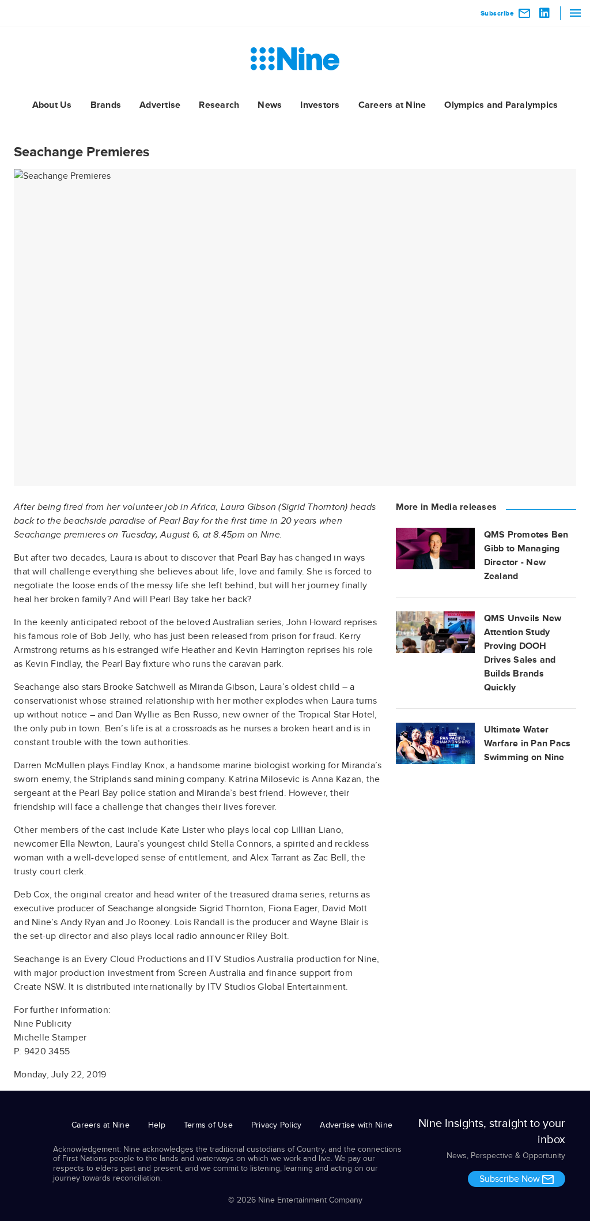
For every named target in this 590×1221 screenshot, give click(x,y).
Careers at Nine (392, 105)
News (270, 105)
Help (156, 1125)
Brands (106, 105)
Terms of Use (208, 1125)
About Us (52, 105)
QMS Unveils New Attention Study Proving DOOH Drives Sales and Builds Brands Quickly (523, 653)
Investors (319, 105)
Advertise (159, 105)
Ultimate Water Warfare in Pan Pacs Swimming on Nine (527, 743)
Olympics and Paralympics (501, 105)
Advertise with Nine (356, 1125)
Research (219, 105)
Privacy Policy (276, 1125)
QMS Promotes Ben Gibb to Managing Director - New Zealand (526, 555)
